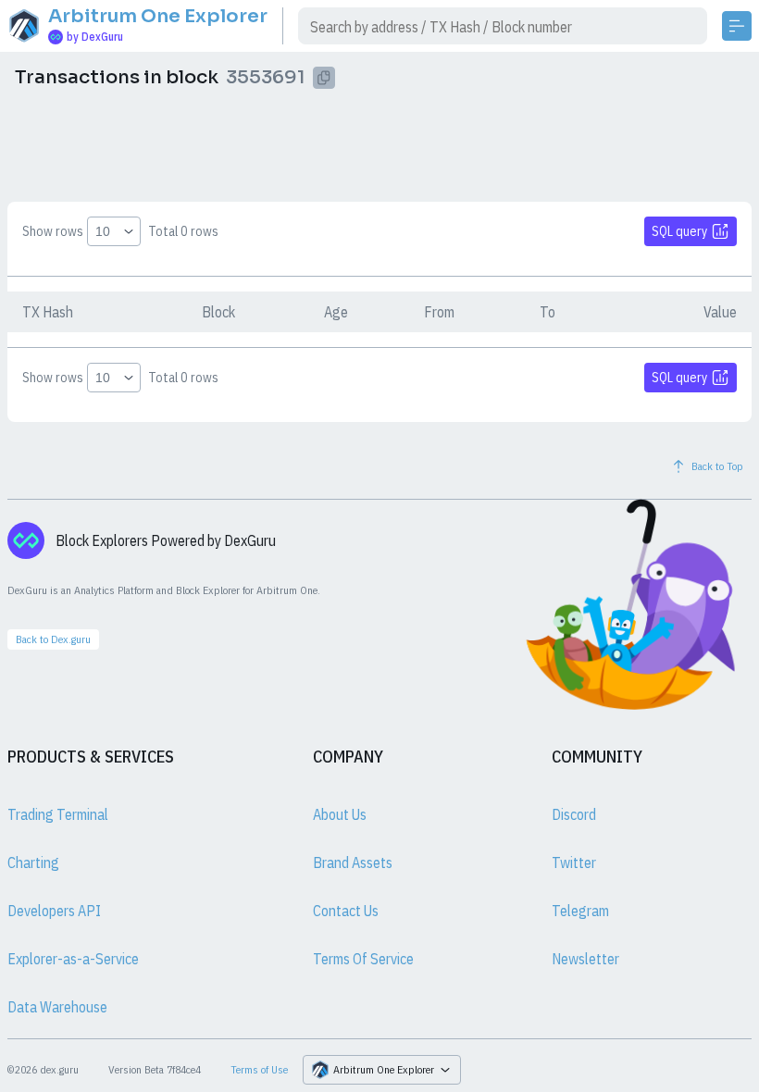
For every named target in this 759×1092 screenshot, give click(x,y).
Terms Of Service (363, 958)
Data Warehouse (57, 1007)
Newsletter (585, 958)
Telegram (580, 910)
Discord (574, 814)
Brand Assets (352, 862)
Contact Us (346, 910)
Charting (33, 862)
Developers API (54, 910)
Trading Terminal (57, 814)
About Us (340, 814)
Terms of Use (259, 1069)
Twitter (574, 862)
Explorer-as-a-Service (73, 958)
